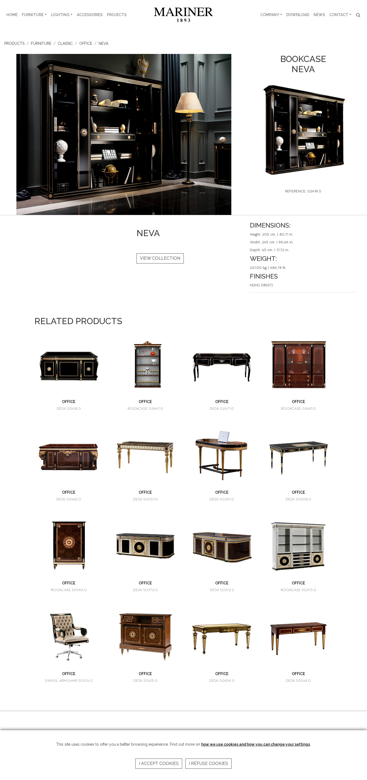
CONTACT (338, 15)
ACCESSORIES (90, 15)
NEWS (319, 15)
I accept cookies (159, 763)
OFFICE (85, 43)
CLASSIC (65, 43)
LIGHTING (60, 15)
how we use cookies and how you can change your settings (255, 744)
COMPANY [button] (269, 15)
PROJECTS (117, 15)
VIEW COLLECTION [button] (160, 258)
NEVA (103, 43)
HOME (11, 15)
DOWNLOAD (297, 15)
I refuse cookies (208, 763)
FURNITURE (33, 15)
